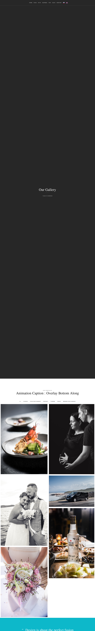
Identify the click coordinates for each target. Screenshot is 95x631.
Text (49, 2)
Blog (54, 2)
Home (30, 2)
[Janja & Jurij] (24, 582)
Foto (39, 2)
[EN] (67, 2)
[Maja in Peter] (24, 511)
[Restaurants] (24, 439)
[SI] (64, 2)
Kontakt (59, 2)
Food (35, 2)
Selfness (44, 2)
